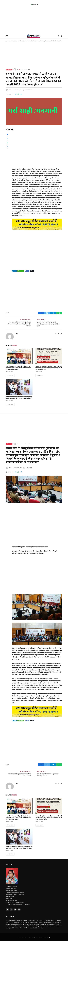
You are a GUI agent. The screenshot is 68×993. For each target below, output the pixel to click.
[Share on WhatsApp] (18, 94)
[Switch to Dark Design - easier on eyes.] (59, 36)
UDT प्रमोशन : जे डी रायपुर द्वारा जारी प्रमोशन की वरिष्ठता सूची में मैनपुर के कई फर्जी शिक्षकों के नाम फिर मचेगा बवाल (19, 324)
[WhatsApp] (7, 142)
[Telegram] (7, 146)
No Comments (28, 90)
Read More (10, 375)
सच (19, 69)
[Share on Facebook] (13, 94)
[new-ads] (37, 229)
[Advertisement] (34, 19)
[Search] (61, 36)
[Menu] (7, 36)
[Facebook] (7, 134)
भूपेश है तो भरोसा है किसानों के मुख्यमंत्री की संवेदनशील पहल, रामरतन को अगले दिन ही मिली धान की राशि (48, 324)
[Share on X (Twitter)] (15, 94)
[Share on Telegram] (21, 94)
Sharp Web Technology (44, 937)
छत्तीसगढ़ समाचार (9, 69)
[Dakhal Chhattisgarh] (34, 36)
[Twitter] (7, 138)
